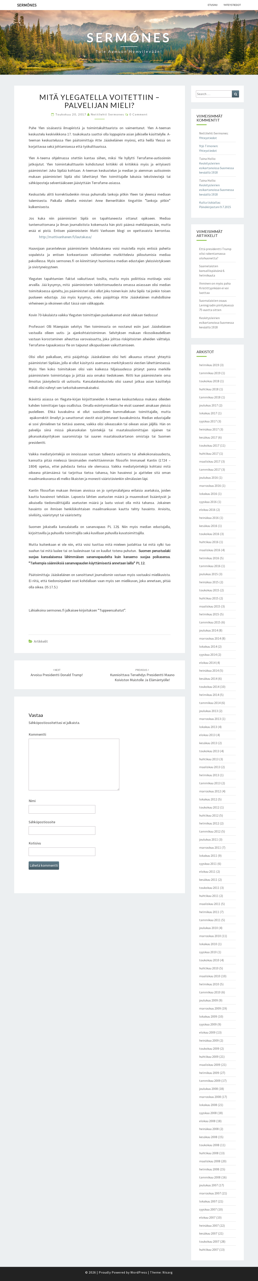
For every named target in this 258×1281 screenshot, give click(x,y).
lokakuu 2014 (208, 646)
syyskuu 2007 (208, 1209)
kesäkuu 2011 (208, 880)
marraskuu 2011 (210, 847)
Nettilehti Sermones (107, 114)
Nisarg (167, 1272)
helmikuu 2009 (209, 1073)
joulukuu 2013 (208, 711)
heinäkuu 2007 (209, 1225)
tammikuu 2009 (210, 1081)
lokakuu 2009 (208, 1016)
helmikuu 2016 (209, 558)
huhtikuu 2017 (208, 453)
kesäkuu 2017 (208, 437)
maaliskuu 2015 (209, 606)
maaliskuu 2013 (209, 767)
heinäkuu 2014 (209, 670)
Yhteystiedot (232, 5)
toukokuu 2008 (209, 1145)
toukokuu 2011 (209, 888)
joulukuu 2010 (208, 928)
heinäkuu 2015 (209, 582)
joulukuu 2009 (208, 1000)
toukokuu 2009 (209, 1048)
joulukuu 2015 (208, 574)
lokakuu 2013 (208, 727)
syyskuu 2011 (208, 864)
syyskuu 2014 (208, 655)
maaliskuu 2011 (209, 904)
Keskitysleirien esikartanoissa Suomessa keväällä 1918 (216, 168)
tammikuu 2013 (210, 783)
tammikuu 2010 (210, 992)
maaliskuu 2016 (209, 550)
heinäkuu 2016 (209, 518)
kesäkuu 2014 (208, 679)
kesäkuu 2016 (208, 526)
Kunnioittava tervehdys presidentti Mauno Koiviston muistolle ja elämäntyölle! (142, 675)
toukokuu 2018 (209, 381)
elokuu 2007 (207, 1217)
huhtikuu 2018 (208, 389)
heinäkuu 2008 (209, 1129)
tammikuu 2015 (210, 622)
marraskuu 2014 (210, 638)
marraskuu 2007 (210, 1193)
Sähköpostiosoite (42, 822)
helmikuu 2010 (209, 984)
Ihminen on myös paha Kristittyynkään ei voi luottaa (215, 288)
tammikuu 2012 (210, 831)
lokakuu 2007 (208, 1201)
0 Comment (138, 114)
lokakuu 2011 (208, 856)
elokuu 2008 (207, 1121)
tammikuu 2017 (210, 469)
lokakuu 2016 (208, 494)
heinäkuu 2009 (209, 1040)
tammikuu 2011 (210, 920)
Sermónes (26, 4)
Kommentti (37, 734)
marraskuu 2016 (210, 486)
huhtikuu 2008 (208, 1153)
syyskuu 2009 (208, 1024)
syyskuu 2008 (208, 1113)
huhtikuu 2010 (208, 968)
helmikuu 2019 (209, 365)
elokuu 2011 (207, 871)
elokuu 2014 (207, 663)
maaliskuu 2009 (209, 1065)
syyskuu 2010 (208, 952)
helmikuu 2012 (209, 823)
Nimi (32, 800)
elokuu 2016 (207, 510)
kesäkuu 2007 (208, 1233)
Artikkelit (41, 641)
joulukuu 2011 (208, 839)
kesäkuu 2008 (208, 1137)
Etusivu (212, 5)
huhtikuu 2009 (208, 1057)
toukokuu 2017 (209, 445)
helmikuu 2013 (209, 775)
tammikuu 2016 (210, 566)
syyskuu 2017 (208, 421)
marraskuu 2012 (210, 791)
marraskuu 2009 (210, 1008)
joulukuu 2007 (208, 1185)
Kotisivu (35, 843)
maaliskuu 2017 (209, 461)
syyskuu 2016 (208, 502)
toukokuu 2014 (209, 687)
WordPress (138, 1272)
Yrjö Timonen (208, 146)
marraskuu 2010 (210, 936)
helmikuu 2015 (209, 614)
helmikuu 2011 (209, 912)
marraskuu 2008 (210, 1097)
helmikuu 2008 (209, 1169)
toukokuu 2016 (209, 534)
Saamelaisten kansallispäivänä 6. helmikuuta (212, 270)
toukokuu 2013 (209, 751)
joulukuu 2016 (208, 478)
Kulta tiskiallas (209, 202)
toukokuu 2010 (209, 960)
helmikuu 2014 (209, 695)
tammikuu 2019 (210, 373)
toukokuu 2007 (209, 1241)
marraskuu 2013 (210, 719)
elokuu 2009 (207, 1032)
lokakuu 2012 (208, 799)
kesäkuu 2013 (208, 743)
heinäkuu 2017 (209, 429)
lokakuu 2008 (208, 1105)
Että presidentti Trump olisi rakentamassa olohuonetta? (215, 253)
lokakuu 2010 (208, 944)
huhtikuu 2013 (208, 759)
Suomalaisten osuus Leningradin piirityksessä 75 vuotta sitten (216, 305)
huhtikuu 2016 (208, 542)
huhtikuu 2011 (208, 896)
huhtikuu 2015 (208, 598)
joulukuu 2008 (208, 1089)
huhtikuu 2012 (208, 815)
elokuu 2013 (207, 735)
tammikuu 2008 (210, 1177)
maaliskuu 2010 (209, 976)
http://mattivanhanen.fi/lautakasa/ (65, 237)
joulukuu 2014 (208, 630)
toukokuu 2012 (209, 807)
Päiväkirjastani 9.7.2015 (215, 207)
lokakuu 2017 (208, 413)
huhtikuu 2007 (208, 1249)
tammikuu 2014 (210, 703)
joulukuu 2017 (208, 405)
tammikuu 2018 (210, 397)
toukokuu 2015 (209, 590)
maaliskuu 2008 (209, 1161)
